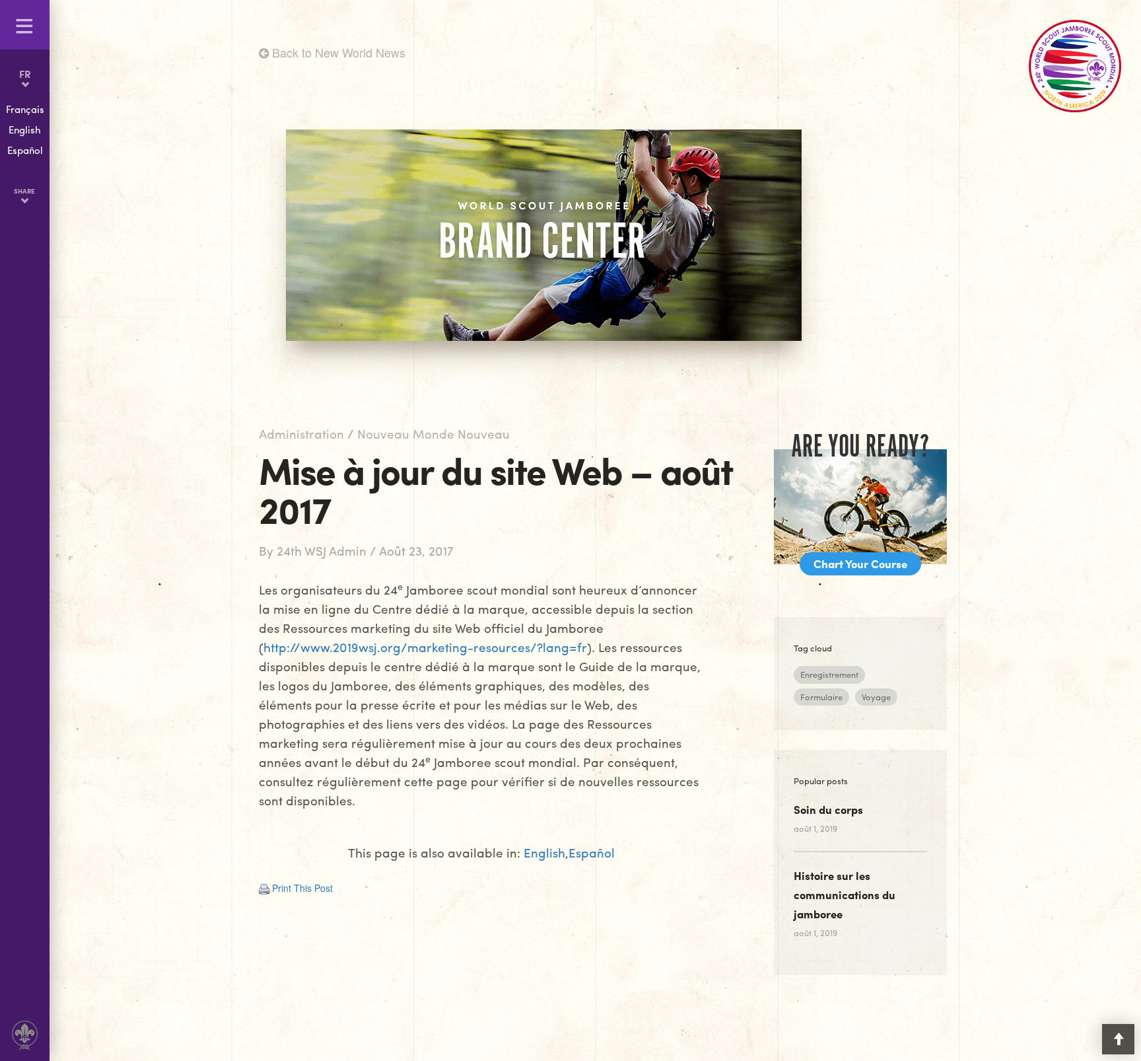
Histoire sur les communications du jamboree (844, 894)
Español (592, 852)
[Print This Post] (264, 888)
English (544, 852)
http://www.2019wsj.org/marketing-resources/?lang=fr (425, 647)
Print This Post (302, 888)
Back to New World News (337, 52)
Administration (301, 433)
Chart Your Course (860, 563)
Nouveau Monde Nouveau (433, 433)
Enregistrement (829, 674)
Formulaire (821, 696)
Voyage (876, 696)
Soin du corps (828, 809)
